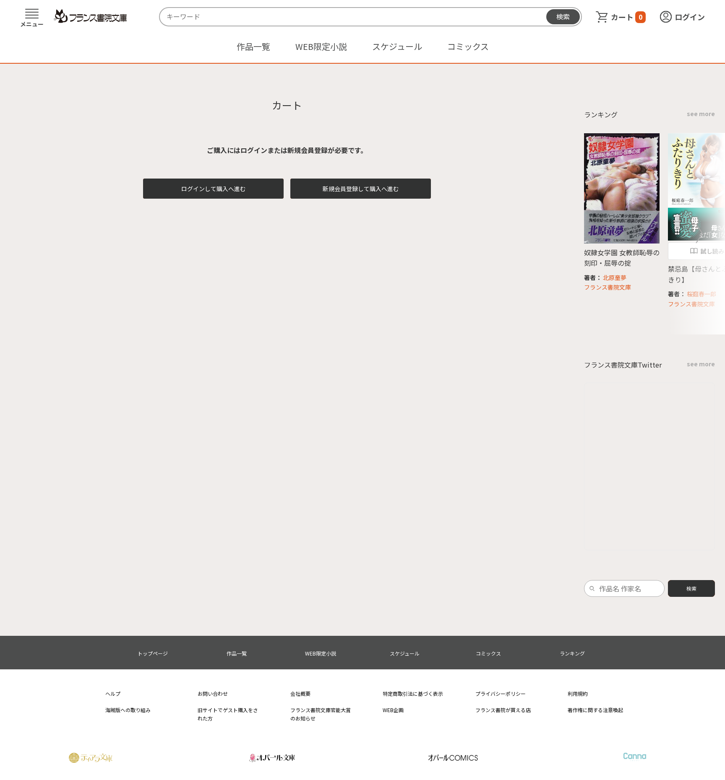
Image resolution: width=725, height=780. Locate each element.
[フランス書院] (90, 16)
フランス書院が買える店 (503, 709)
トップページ (153, 653)
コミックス (468, 46)
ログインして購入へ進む (213, 188)
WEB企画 (393, 709)
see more (701, 113)
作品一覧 (253, 46)
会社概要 (300, 693)
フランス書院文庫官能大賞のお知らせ (320, 713)
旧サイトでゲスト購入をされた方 (228, 713)
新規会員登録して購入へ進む (361, 188)
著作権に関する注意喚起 (595, 709)
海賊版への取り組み (128, 709)
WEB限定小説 (321, 46)
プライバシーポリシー (500, 693)
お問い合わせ (213, 693)
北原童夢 (614, 277)
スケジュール (397, 46)
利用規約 (578, 693)
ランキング (572, 653)
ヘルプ (112, 693)
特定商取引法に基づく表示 (413, 693)
